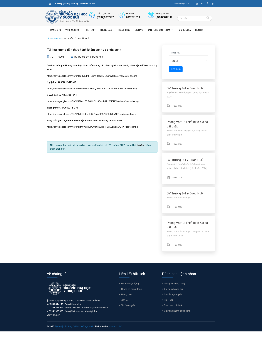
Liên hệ (199, 30)
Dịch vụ (139, 30)
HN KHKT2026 (184, 30)
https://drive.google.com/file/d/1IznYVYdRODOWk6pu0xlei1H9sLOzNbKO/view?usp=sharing (92, 126)
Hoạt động (124, 30)
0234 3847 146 (56, 304)
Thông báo (106, 30)
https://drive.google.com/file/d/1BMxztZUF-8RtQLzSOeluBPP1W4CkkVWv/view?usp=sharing (93, 101)
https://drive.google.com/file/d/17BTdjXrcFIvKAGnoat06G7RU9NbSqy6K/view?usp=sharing (91, 114)
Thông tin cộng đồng (131, 289)
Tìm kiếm (176, 69)
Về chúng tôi (72, 30)
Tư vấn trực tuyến (173, 294)
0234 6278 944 (56, 307)
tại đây (140, 145)
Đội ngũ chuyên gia (173, 289)
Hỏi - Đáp (168, 300)
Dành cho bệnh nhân (159, 30)
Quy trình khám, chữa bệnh (177, 310)
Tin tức (90, 30)
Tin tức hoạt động (130, 283)
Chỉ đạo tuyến (128, 305)
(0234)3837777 (105, 17)
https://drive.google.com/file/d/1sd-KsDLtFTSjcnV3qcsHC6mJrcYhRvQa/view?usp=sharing (92, 76)
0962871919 (133, 17)
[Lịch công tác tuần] (197, 3)
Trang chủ (55, 30)
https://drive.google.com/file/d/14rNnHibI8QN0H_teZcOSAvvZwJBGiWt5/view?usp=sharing (92, 88)
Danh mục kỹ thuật (173, 305)
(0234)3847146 (164, 17)
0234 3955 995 (56, 311)
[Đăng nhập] (202, 3)
